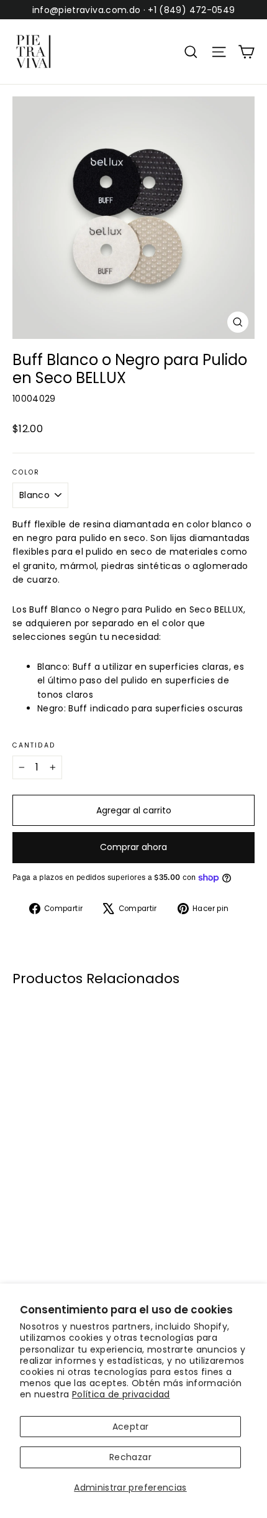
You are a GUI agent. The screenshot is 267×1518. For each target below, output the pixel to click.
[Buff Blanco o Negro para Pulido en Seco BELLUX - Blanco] (19, 1226)
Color (26, 473)
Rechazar (130, 1457)
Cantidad (33, 746)
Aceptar (130, 1426)
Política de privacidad (121, 1394)
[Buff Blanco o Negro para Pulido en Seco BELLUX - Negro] (33, 1226)
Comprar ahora (133, 847)
